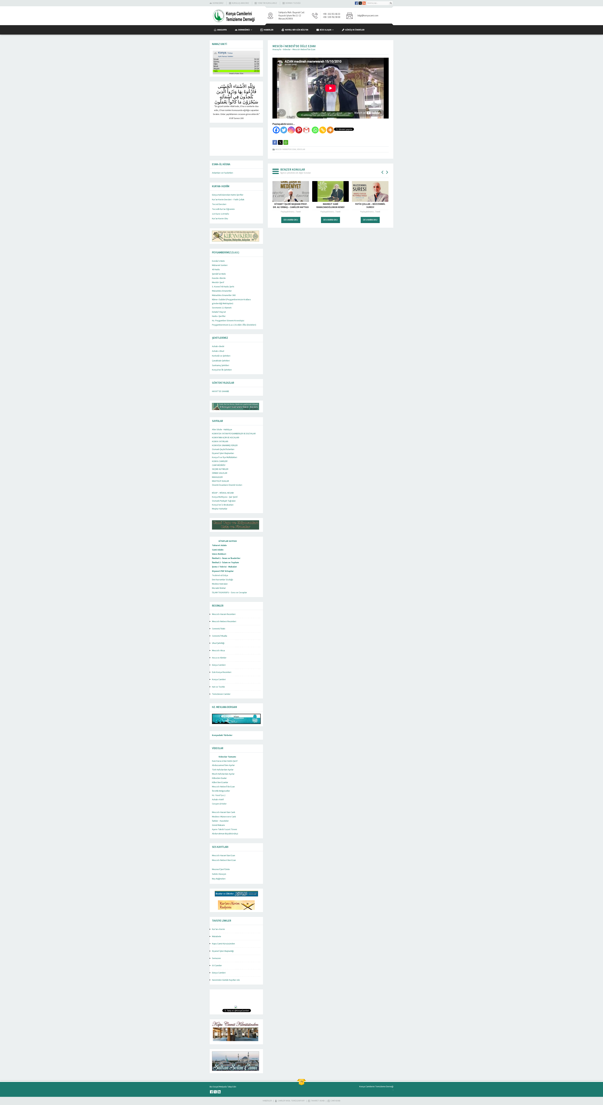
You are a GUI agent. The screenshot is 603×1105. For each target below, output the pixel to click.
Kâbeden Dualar (219, 778)
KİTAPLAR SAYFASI (228, 541)
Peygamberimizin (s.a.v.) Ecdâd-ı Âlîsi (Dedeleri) (234, 324)
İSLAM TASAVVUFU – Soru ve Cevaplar (229, 592)
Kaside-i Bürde (219, 278)
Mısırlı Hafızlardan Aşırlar (223, 774)
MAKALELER (217, 477)
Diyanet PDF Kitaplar (223, 571)
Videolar (287, 49)
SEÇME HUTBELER (220, 469)
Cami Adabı (217, 549)
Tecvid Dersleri (219, 204)
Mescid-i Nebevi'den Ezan (224, 860)
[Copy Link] (322, 130)
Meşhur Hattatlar (219, 508)
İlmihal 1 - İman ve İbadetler (226, 558)
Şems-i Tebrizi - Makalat (224, 566)
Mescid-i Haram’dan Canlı (223, 812)
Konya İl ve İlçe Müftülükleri (224, 457)
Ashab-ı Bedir (218, 346)
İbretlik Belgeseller (221, 791)
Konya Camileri (219, 679)
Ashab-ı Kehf (218, 799)
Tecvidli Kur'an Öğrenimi (223, 209)
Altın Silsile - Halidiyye (222, 429)
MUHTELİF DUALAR (220, 481)
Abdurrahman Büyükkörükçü (225, 833)
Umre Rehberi (219, 554)
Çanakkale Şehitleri (221, 360)
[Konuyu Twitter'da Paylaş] (280, 142)
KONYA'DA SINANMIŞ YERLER (225, 445)
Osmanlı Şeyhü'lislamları (223, 449)
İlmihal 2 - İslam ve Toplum (225, 562)
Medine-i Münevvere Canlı (224, 816)
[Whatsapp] (315, 130)
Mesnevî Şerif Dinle (221, 869)
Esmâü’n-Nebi (218, 261)
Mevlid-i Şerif (218, 282)
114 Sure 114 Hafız (220, 213)
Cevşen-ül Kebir (219, 803)
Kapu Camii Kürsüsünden (223, 943)
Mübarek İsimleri (220, 265)
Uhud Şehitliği (218, 643)
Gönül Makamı (218, 825)
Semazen (216, 958)
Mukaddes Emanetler (222, 291)
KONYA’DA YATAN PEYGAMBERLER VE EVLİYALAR (234, 433)
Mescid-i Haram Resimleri (224, 614)
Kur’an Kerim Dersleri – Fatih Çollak (228, 199)
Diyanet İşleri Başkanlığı (223, 951)
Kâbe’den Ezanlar (220, 782)
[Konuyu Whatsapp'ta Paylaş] (285, 142)
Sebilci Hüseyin (219, 874)
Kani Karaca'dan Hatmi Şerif (224, 761)
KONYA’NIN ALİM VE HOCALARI (225, 437)
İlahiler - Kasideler (220, 821)
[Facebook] (276, 130)
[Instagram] (291, 130)
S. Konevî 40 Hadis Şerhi (223, 286)
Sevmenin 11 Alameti (221, 307)
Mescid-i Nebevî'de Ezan (304, 49)
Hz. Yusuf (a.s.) (218, 795)
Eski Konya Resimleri (221, 672)
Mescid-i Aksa (218, 650)
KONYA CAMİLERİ (220, 461)
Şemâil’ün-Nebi (219, 274)
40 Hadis (216, 269)
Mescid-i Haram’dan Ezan (223, 855)
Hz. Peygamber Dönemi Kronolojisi (228, 320)
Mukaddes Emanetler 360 (224, 295)
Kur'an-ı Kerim (218, 929)
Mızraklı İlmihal (218, 588)
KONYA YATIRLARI (220, 441)
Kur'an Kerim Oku (220, 218)
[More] (330, 130)
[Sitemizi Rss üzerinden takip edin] (364, 3)
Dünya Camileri (219, 665)
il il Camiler (217, 965)
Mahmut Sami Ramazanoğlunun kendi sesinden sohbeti (291, 207)
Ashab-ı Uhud (218, 351)
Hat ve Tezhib (218, 686)
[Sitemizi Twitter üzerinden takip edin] (360, 3)
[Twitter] (283, 130)
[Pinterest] (298, 130)
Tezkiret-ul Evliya (220, 575)
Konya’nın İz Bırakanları (223, 504)
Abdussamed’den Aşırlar (223, 765)
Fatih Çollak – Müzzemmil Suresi (330, 206)
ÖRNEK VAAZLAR (219, 473)
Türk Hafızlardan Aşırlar (223, 769)
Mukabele (216, 936)
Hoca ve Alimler (219, 657)
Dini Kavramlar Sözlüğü (222, 579)
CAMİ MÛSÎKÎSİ (218, 465)
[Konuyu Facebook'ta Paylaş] (274, 142)
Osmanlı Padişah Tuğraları (224, 501)
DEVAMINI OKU (291, 219)
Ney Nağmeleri (218, 878)
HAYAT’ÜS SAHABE (220, 391)
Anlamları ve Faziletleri (222, 172)
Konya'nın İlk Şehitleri (222, 369)
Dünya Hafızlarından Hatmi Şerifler (227, 194)
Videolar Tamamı (227, 756)
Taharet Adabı (219, 545)
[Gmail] (306, 130)
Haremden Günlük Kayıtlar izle (226, 980)
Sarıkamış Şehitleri (220, 365)
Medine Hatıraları (220, 584)
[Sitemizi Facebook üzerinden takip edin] (356, 3)
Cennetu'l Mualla (219, 636)
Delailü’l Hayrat (219, 312)
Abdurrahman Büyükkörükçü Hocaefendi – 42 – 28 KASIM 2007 (370, 206)
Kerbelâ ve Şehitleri (221, 355)
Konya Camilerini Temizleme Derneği (376, 1086)
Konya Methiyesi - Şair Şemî (224, 497)
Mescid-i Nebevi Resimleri (224, 621)
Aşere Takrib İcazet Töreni (224, 829)
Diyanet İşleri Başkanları (223, 453)
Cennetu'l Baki (218, 628)
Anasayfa (276, 49)
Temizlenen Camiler (221, 694)
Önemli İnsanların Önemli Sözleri (227, 485)
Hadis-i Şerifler (219, 316)
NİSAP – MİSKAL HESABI (223, 492)
